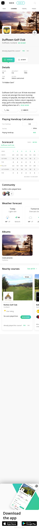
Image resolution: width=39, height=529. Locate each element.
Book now (25, 317)
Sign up (20, 3)
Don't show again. (19, 527)
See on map (22, 43)
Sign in (11, 3)
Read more (25, 105)
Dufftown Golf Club (7, 145)
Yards (29, 142)
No (28, 51)
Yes (23, 51)
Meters (35, 142)
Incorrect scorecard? (31, 176)
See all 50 (31, 269)
